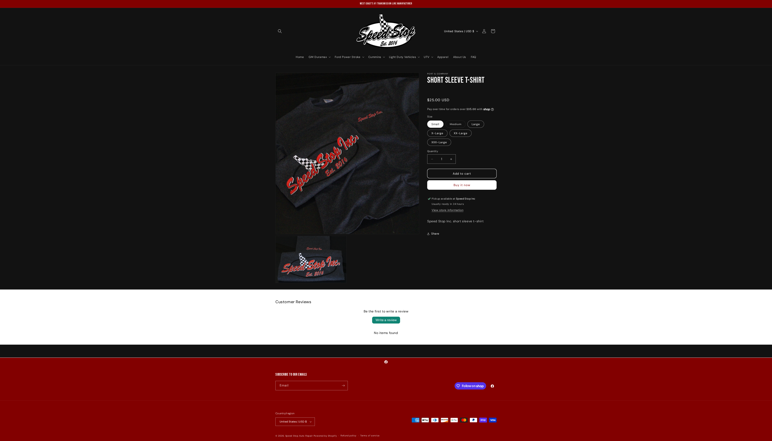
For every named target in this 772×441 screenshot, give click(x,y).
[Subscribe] (343, 385)
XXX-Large (439, 142)
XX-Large (460, 133)
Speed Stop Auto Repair (299, 435)
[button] (279, 31)
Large (476, 124)
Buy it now (462, 185)
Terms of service (370, 435)
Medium (458, 125)
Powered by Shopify (325, 435)
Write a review (386, 320)
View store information (447, 210)
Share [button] (435, 233)
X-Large (437, 133)
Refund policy (348, 435)
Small (435, 124)
